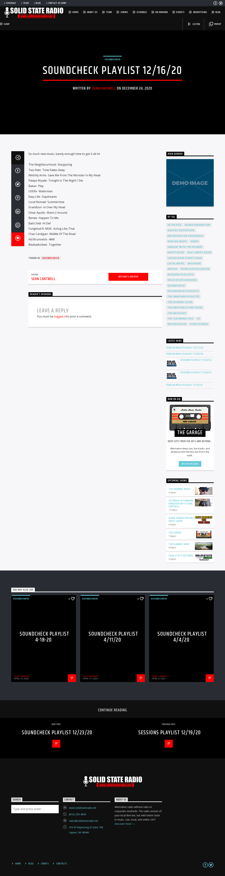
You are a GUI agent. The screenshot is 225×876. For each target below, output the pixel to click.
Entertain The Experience (185, 235)
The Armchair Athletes (183, 296)
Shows (124, 12)
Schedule (11, 3)
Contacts (61, 864)
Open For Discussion (195, 268)
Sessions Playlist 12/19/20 (169, 732)
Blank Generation (197, 224)
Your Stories (199, 324)
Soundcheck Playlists (183, 291)
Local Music (176, 263)
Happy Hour (176, 252)
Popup (217, 24)
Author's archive (128, 276)
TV (198, 318)
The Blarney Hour (180, 302)
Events (180, 12)
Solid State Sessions (182, 279)
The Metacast (177, 313)
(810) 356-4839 (77, 814)
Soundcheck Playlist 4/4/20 (182, 637)
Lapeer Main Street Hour (185, 258)
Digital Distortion (181, 230)
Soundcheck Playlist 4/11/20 (113, 637)
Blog (38, 3)
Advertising (200, 12)
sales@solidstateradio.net (83, 820)
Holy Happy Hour (199, 252)
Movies (172, 268)
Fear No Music (177, 241)
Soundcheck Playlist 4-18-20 (44, 637)
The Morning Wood (179, 489)
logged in (60, 316)
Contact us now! (57, 3)
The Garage (175, 532)
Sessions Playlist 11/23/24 (195, 360)
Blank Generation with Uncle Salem (182, 519)
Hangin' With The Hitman (185, 246)
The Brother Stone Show (185, 307)
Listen (196, 24)
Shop (6, 24)
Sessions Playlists (181, 274)
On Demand (161, 12)
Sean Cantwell (104, 88)
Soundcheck (112, 59)
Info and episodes (190, 464)
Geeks (194, 241)
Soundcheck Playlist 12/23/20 (57, 732)
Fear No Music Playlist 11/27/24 (184, 347)
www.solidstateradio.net (82, 807)
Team (26, 3)
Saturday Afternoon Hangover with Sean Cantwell (181, 503)
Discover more (123, 823)
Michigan (194, 263)
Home (75, 12)
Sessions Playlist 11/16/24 (195, 372)
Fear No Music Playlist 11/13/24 (184, 385)
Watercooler (177, 324)
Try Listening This (180, 318)
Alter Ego (174, 224)
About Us (92, 12)
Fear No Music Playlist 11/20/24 (184, 354)
